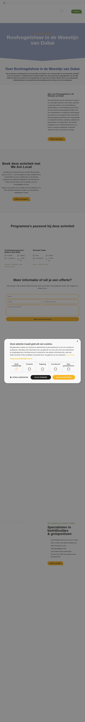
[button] (42, 359)
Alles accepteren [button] (63, 377)
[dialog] (42, 361)
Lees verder (70, 355)
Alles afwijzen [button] (41, 377)
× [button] (77, 341)
